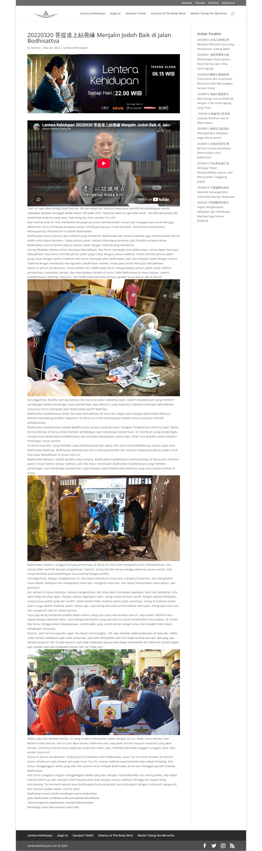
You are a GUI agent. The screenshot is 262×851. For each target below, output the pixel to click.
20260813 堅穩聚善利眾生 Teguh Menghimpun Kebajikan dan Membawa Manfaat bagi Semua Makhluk (213, 211)
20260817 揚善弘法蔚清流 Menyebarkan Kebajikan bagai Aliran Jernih (213, 133)
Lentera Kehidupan (92, 13)
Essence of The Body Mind (168, 13)
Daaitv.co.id (228, 3)
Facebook (187, 3)
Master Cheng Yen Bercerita (208, 13)
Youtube (200, 3)
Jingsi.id (115, 13)
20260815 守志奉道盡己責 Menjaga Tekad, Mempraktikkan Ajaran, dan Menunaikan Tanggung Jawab (215, 172)
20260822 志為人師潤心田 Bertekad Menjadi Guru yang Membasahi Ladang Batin (215, 44)
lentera (35, 48)
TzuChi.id (213, 3)
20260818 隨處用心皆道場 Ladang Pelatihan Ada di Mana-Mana (213, 118)
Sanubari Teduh (135, 13)
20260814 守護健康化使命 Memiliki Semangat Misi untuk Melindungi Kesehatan (216, 192)
